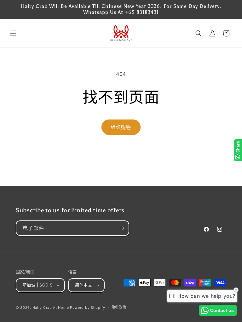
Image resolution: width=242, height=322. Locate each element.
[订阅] (122, 228)
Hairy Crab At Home (50, 307)
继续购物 (121, 127)
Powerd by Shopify (87, 307)
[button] (13, 33)
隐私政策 (119, 307)
